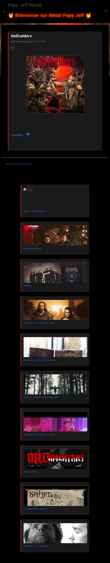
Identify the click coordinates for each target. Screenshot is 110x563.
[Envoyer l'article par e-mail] (28, 135)
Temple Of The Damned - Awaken (39, 434)
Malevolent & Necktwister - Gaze (38, 323)
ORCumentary (30, 472)
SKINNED (27, 286)
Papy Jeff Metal (24, 4)
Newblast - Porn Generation (36, 546)
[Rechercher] (95, 11)
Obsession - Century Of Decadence (39, 360)
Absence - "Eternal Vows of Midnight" (41, 397)
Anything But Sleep (32, 248)
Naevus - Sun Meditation (34, 211)
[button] (12, 48)
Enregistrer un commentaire (19, 164)
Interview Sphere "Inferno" (36, 509)
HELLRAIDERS (17, 135)
